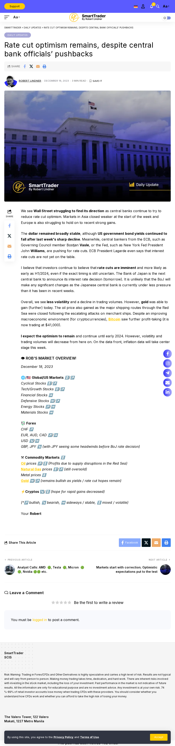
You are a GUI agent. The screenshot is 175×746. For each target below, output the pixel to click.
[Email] (38, 66)
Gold (25, 481)
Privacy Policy (63, 737)
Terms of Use (89, 737)
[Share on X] (31, 66)
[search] (158, 6)
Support (15, 6)
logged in (39, 620)
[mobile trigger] (8, 17)
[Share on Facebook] (25, 66)
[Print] (44, 66)
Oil (23, 463)
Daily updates (17, 35)
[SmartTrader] (87, 17)
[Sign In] (143, 6)
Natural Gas (31, 469)
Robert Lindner (30, 80)
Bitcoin (114, 319)
